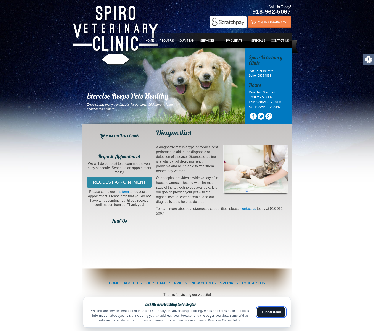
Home (149, 40)
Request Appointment (119, 182)
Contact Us (280, 40)
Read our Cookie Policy (224, 320)
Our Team (187, 40)
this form (122, 192)
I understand (271, 312)
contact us (248, 208)
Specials (258, 40)
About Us (167, 40)
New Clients (233, 40)
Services (208, 40)
